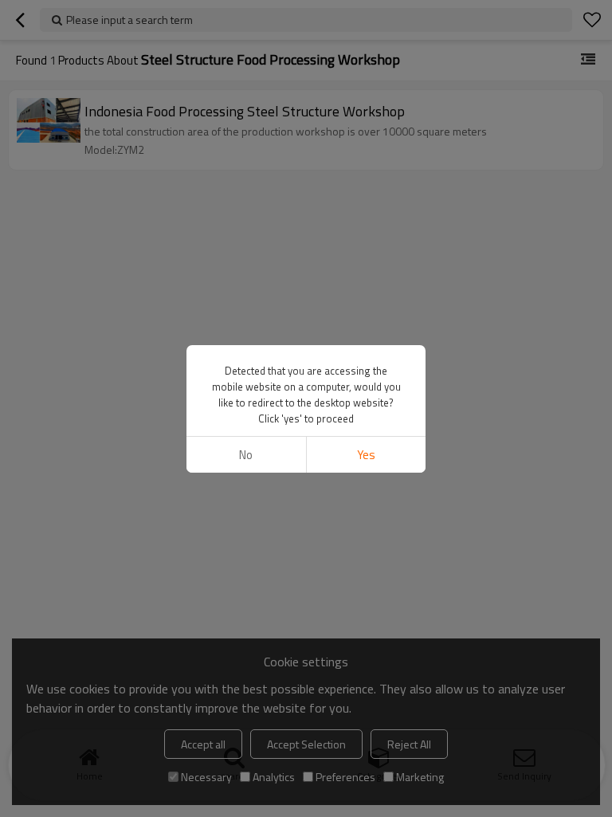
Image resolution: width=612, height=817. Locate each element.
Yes (366, 455)
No (246, 455)
